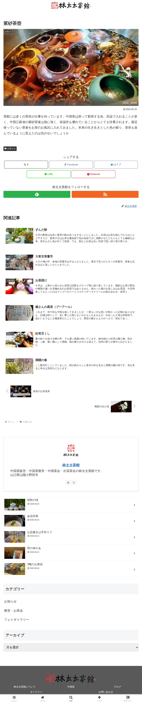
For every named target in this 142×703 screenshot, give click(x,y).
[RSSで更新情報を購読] (105, 194)
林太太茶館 (71, 465)
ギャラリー (36, 692)
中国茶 (71, 686)
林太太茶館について (25, 686)
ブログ (117, 686)
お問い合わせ (106, 692)
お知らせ (11, 148)
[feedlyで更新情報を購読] (36, 194)
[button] (131, 537)
